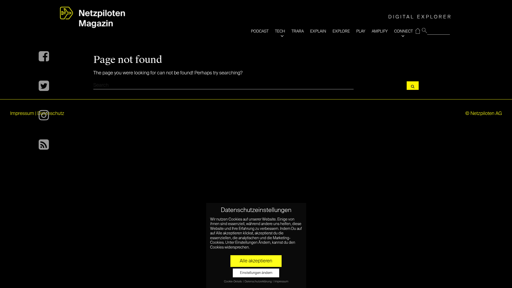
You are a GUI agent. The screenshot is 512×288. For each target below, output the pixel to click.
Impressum (22, 113)
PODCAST (260, 31)
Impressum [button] (281, 281)
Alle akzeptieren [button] (256, 261)
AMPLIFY (380, 31)
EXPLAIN (318, 31)
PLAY (360, 31)
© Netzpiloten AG (483, 113)
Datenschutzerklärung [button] (258, 281)
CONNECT (403, 31)
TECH (280, 31)
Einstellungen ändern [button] (256, 273)
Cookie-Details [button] (233, 281)
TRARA (297, 31)
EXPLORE (341, 31)
